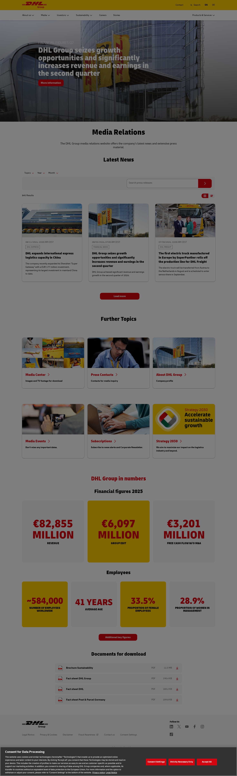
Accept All (207, 762)
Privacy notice (98, 772)
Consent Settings (156, 762)
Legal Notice (111, 772)
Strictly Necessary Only (181, 762)
